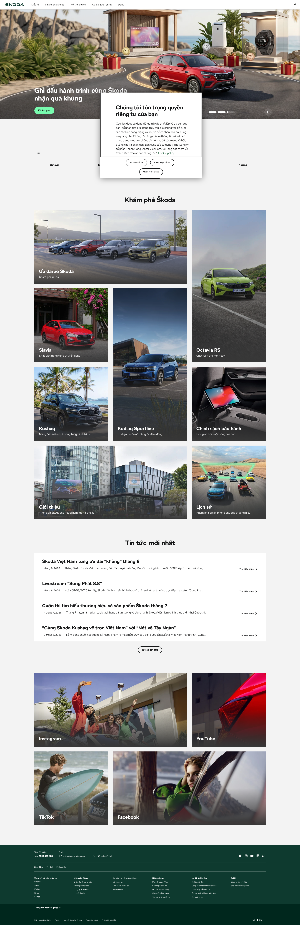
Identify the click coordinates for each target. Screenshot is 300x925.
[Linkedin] (257, 856)
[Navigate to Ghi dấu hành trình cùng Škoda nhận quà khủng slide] (231, 112)
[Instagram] (246, 856)
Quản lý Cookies (151, 172)
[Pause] (268, 112)
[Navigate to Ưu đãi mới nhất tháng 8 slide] (213, 112)
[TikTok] (263, 856)
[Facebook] (240, 856)
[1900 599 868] (36, 856)
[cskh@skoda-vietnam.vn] (61, 856)
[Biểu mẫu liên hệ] (94, 856)
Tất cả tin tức (150, 649)
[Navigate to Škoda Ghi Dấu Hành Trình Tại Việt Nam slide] (240, 112)
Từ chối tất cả (136, 162)
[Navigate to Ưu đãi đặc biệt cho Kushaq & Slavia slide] (222, 112)
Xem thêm (44, 110)
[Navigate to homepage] (14, 4)
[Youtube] (251, 856)
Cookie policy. (166, 153)
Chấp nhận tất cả (162, 162)
